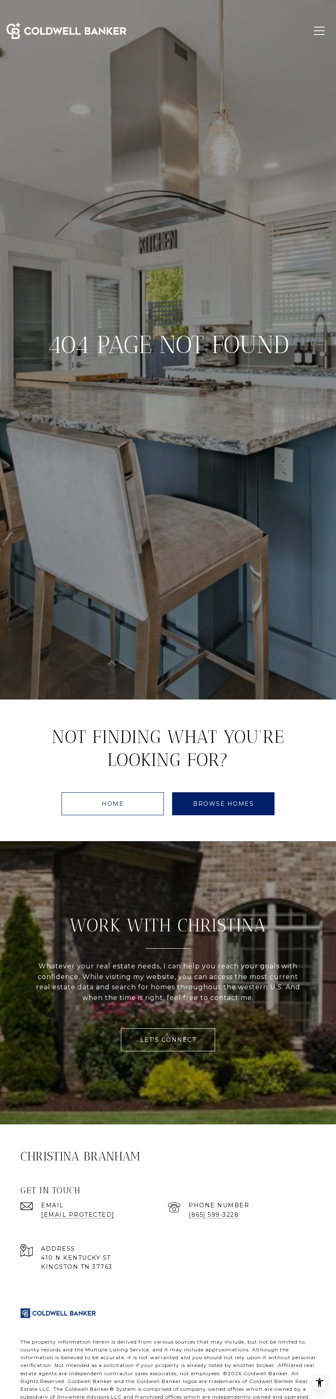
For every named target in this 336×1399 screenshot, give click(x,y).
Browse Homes (223, 803)
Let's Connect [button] (168, 1040)
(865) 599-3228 (213, 1214)
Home (113, 803)
